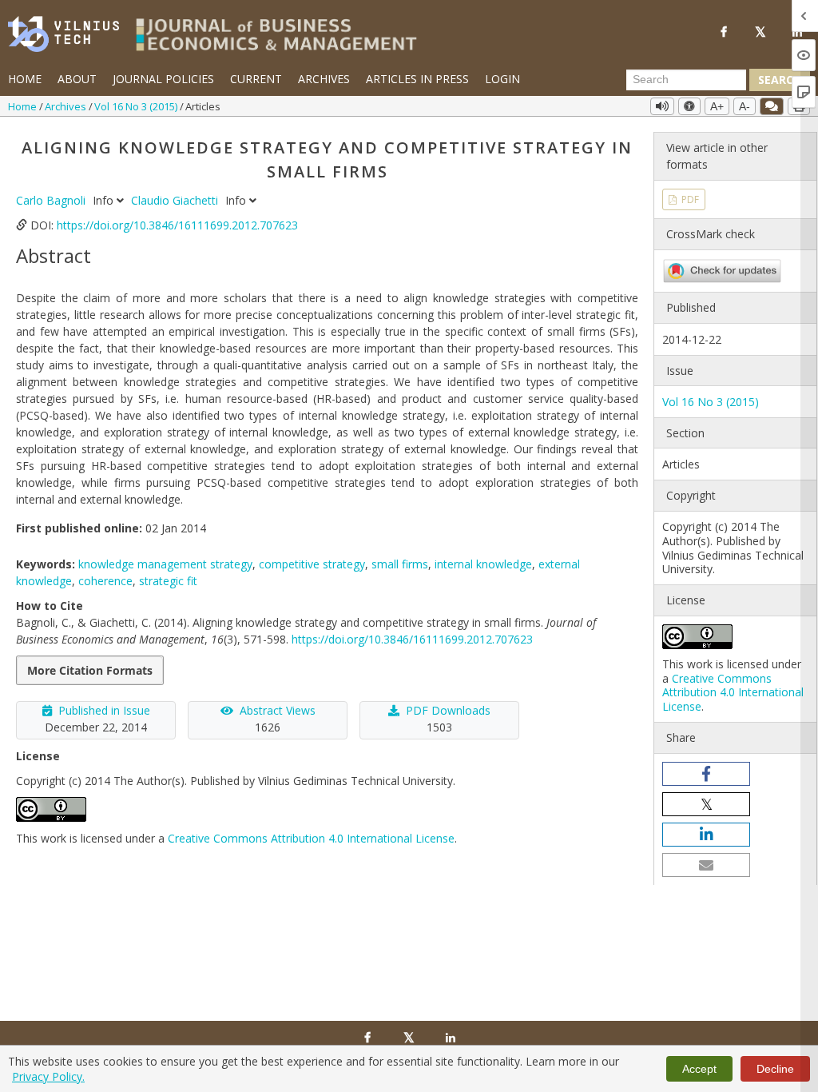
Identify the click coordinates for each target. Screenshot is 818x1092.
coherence (105, 580)
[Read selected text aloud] (662, 106)
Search (779, 79)
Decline (775, 1068)
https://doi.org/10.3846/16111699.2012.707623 (177, 225)
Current (256, 78)
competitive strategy (312, 564)
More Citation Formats (90, 670)
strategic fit (168, 580)
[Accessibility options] (689, 106)
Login (502, 78)
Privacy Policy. (48, 1076)
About (77, 78)
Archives (324, 78)
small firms (399, 564)
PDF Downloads (448, 710)
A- (744, 106)
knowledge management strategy (165, 564)
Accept (699, 1068)
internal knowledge (483, 564)
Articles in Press (417, 78)
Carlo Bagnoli (52, 200)
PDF (689, 199)
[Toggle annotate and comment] (772, 106)
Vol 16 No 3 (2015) (137, 106)
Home (25, 78)
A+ (717, 106)
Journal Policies (163, 78)
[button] (706, 774)
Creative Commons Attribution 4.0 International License (311, 838)
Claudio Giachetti (176, 200)
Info (105, 200)
